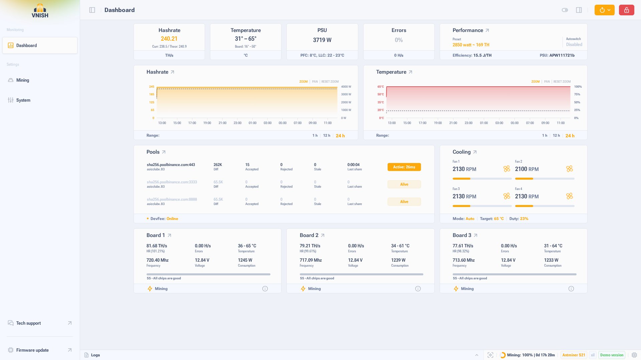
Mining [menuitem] (22, 80)
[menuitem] (39, 323)
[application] (254, 104)
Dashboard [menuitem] (26, 45)
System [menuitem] (23, 100)
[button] (605, 10)
